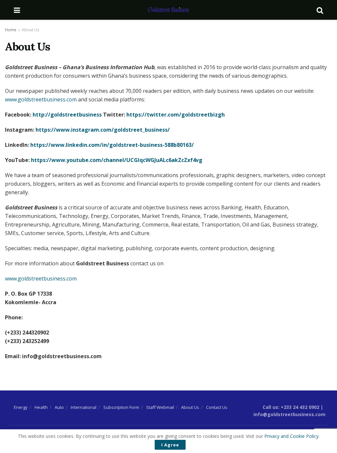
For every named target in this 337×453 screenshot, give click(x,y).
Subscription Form (121, 407)
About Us (30, 30)
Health (41, 407)
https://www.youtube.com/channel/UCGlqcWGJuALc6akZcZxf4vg (116, 160)
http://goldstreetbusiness (68, 114)
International (83, 407)
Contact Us (216, 407)
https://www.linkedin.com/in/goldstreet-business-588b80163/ (112, 144)
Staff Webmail (160, 407)
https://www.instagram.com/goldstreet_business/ (103, 129)
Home (10, 30)
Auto (59, 407)
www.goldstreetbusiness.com (41, 99)
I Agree (170, 445)
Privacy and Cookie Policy (291, 436)
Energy (21, 407)
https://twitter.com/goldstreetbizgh (175, 114)
